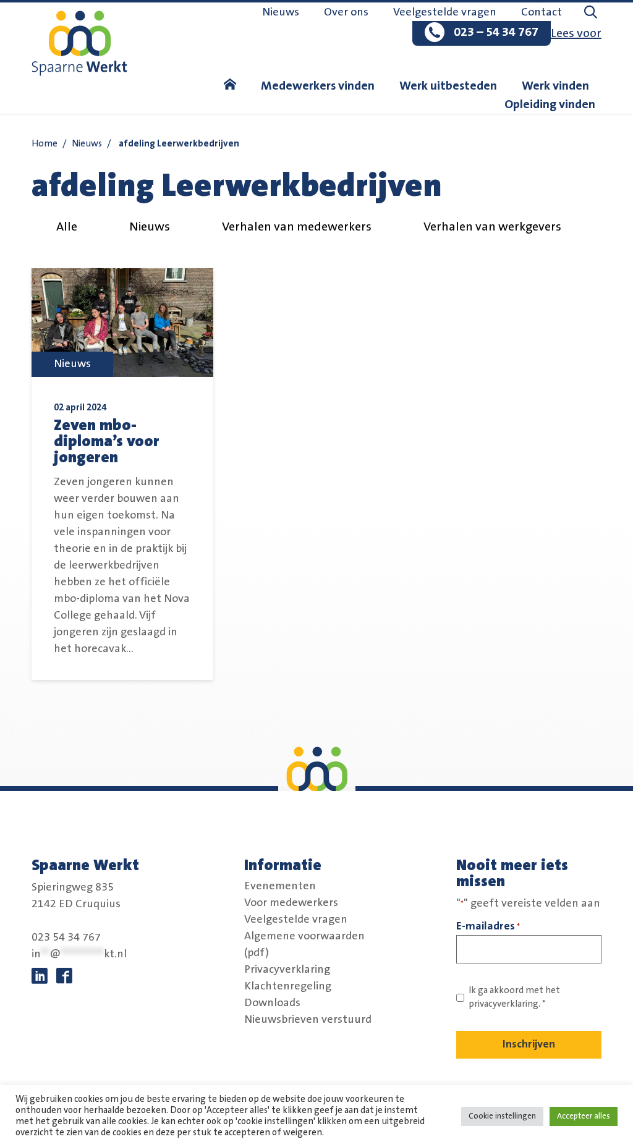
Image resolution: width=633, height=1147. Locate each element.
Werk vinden (555, 86)
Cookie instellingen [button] (502, 1116)
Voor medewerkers (291, 902)
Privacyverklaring (287, 969)
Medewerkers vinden (318, 86)
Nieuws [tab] (149, 227)
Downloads (272, 1002)
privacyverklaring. (504, 1004)
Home (44, 143)
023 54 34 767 (66, 937)
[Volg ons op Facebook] (64, 976)
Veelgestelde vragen (444, 12)
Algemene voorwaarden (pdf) (304, 944)
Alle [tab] (66, 227)
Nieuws (280, 12)
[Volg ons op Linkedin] (40, 976)
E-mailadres (488, 926)
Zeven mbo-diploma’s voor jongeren (106, 441)
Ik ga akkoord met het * (514, 997)
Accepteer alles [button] (583, 1116)
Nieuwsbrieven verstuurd (308, 1019)
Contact (541, 12)
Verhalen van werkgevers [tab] (492, 227)
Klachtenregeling (287, 986)
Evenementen (280, 885)
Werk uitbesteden (448, 86)
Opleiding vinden (549, 104)
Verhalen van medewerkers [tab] (297, 227)
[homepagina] (230, 86)
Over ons (346, 12)
